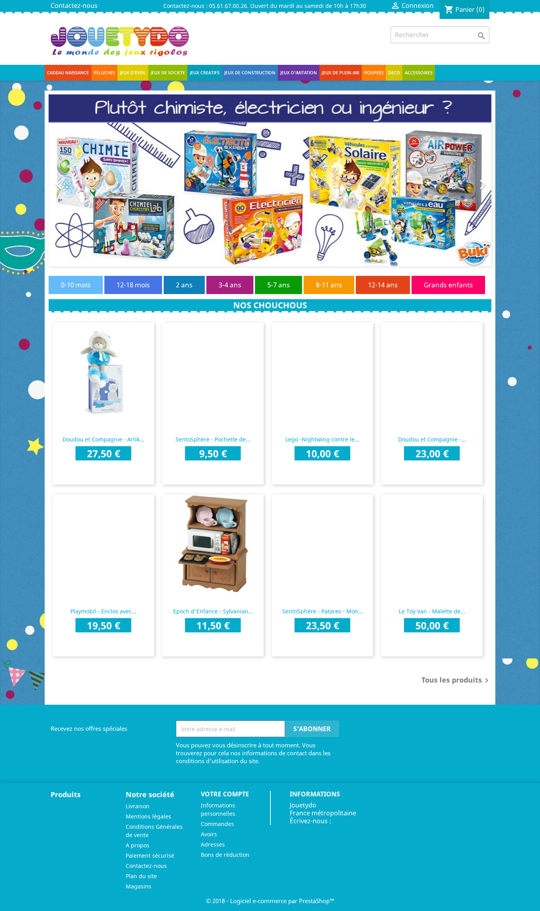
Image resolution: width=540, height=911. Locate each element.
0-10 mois (76, 284)
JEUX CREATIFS (204, 72)
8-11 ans (329, 284)
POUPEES (373, 72)
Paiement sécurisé (150, 855)
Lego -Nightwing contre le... (322, 439)
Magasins (138, 886)
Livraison (137, 806)
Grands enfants (448, 284)
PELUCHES (104, 72)
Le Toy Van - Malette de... (432, 611)
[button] (82, 180)
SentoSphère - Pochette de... (213, 439)
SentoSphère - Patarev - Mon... (322, 611)
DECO (394, 72)
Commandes (217, 824)
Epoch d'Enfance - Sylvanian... (213, 611)
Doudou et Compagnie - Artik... (103, 439)
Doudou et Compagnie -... (432, 439)
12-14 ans (383, 284)
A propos (137, 845)
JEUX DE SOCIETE (168, 72)
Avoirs (209, 834)
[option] (270, 180)
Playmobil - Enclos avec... (103, 611)
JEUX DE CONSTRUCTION (250, 72)
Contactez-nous (74, 5)
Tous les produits (456, 680)
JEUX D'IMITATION (298, 72)
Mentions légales (148, 816)
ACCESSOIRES (418, 72)
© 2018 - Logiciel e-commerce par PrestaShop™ (270, 901)
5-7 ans (278, 284)
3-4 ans (230, 284)
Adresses (213, 844)
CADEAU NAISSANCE (68, 72)
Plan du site (141, 876)
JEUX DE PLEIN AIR (340, 72)
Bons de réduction (225, 854)
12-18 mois (133, 284)
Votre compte (225, 794)
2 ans (184, 284)
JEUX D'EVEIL (133, 72)
